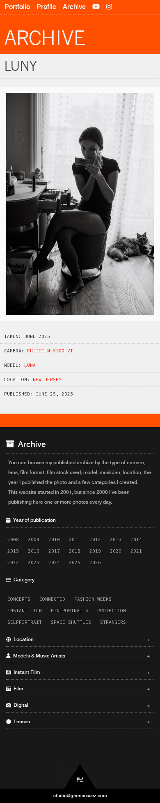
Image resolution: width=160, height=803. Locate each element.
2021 (136, 551)
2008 (13, 539)
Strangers (113, 622)
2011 (74, 539)
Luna (30, 365)
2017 (54, 551)
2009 (33, 539)
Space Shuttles (71, 622)
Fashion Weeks (93, 599)
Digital (80, 705)
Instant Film (24, 610)
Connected (52, 599)
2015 (13, 551)
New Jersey (47, 379)
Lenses (80, 721)
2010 (54, 539)
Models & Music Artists (80, 656)
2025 (74, 562)
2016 (33, 551)
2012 (95, 539)
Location (80, 639)
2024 (54, 562)
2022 (13, 562)
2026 (95, 562)
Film (80, 689)
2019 (95, 551)
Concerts (18, 599)
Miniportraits (69, 610)
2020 (115, 551)
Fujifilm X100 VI (50, 351)
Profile (46, 7)
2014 (136, 539)
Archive (74, 7)
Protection (111, 610)
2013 (115, 539)
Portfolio (17, 7)
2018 (74, 551)
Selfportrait (24, 622)
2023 (33, 562)
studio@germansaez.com (80, 795)
